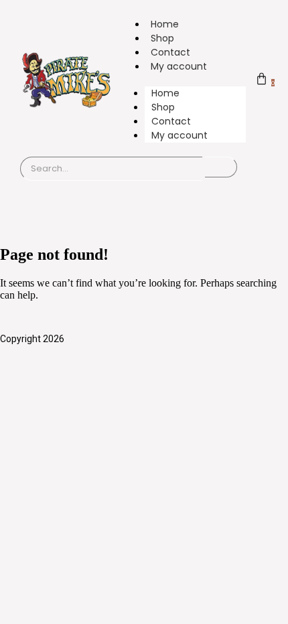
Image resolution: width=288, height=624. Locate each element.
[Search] (221, 167)
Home (165, 24)
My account (179, 66)
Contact (170, 52)
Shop (162, 38)
